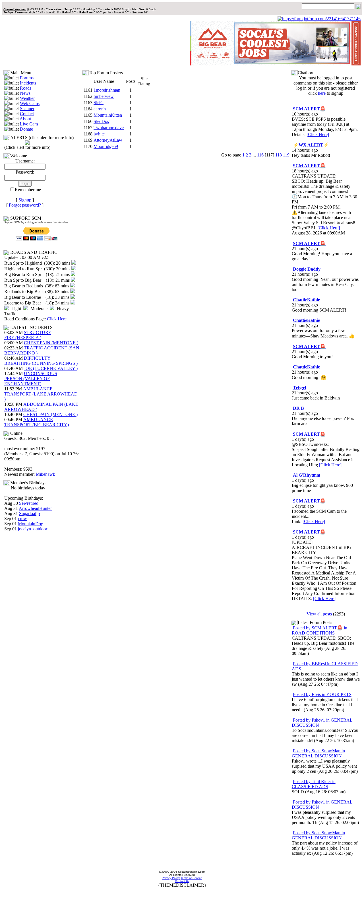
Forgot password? (25, 205)
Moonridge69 (106, 146)
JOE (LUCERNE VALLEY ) (51, 368)
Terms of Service (191, 878)
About (25, 118)
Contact (27, 113)
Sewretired (28, 503)
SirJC (99, 102)
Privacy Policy (171, 878)
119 (286, 155)
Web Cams (30, 103)
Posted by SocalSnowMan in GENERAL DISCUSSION (318, 753)
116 (260, 155)
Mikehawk (45, 474)
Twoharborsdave (109, 127)
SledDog (101, 121)
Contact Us (182, 881)
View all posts (319, 613)
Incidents (28, 83)
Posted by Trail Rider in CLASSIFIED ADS (314, 784)
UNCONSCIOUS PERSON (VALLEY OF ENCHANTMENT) (30, 378)
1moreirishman (107, 90)
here (322, 93)
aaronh (100, 108)
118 (278, 155)
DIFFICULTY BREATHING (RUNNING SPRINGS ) (41, 361)
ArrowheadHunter (35, 508)
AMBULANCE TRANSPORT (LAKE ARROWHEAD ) (41, 393)
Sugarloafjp (29, 513)
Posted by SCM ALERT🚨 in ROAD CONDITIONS (319, 630)
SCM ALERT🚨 (309, 108)
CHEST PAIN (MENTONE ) (51, 342)
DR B (298, 408)
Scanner (27, 108)
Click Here (57, 318)
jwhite (99, 133)
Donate (26, 129)
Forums (27, 77)
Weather (27, 98)
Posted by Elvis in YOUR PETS (322, 694)
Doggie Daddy (306, 269)
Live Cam (29, 123)
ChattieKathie (306, 299)
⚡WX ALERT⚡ (311, 145)
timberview (104, 96)
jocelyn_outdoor (32, 528)
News (25, 93)
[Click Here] (318, 134)
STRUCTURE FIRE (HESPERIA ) (27, 335)
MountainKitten (108, 115)
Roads (25, 88)
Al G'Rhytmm (306, 475)
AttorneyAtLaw (108, 140)
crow (22, 518)
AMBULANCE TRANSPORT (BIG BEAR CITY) (36, 422)
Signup (24, 199)
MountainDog (30, 523)
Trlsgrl (299, 387)
